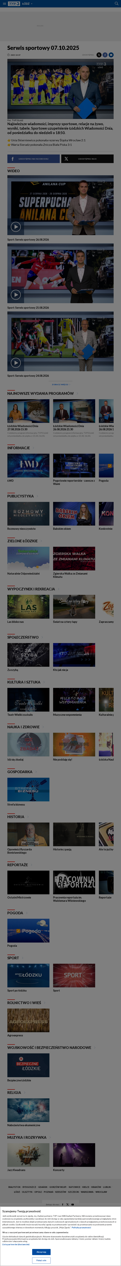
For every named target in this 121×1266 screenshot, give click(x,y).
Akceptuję (41, 1252)
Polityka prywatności (81, 1227)
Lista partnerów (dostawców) (15, 1244)
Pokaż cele (41, 1260)
